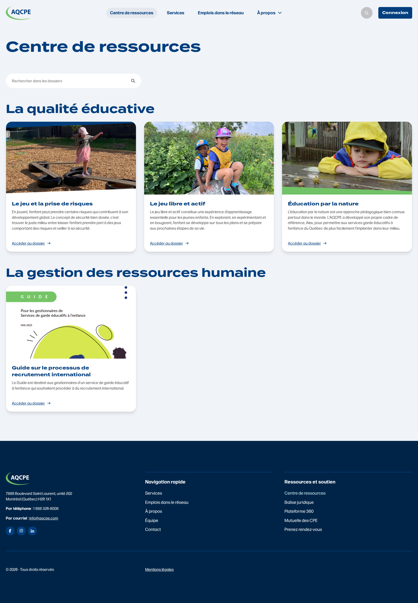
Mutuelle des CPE (301, 520)
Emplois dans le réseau (221, 12)
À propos (153, 511)
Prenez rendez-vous (303, 529)
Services (175, 12)
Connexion (395, 13)
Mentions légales (159, 569)
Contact (153, 529)
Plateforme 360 (299, 511)
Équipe (151, 520)
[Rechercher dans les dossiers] (133, 80)
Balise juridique (299, 502)
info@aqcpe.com (43, 517)
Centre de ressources (131, 12)
